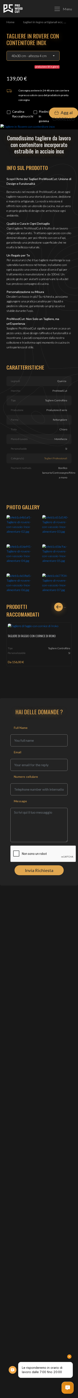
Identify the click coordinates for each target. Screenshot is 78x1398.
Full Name (21, 727)
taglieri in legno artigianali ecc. (43, 22)
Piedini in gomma (44, 116)
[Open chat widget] (68, 1388)
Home (10, 22)
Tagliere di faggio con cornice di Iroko (32, 636)
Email (17, 752)
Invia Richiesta (39, 870)
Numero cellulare (26, 776)
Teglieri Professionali (55, 458)
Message (20, 801)
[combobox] (33, 56)
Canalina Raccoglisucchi (22, 114)
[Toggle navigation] (63, 8)
